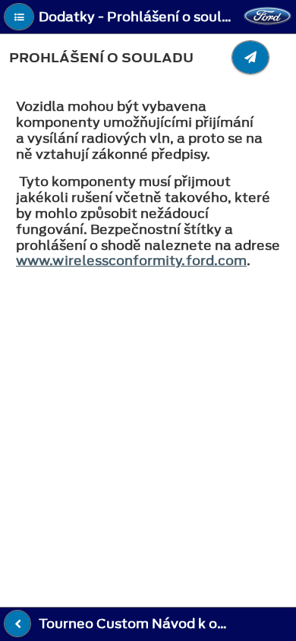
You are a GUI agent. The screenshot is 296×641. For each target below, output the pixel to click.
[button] (19, 16)
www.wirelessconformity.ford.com (131, 260)
